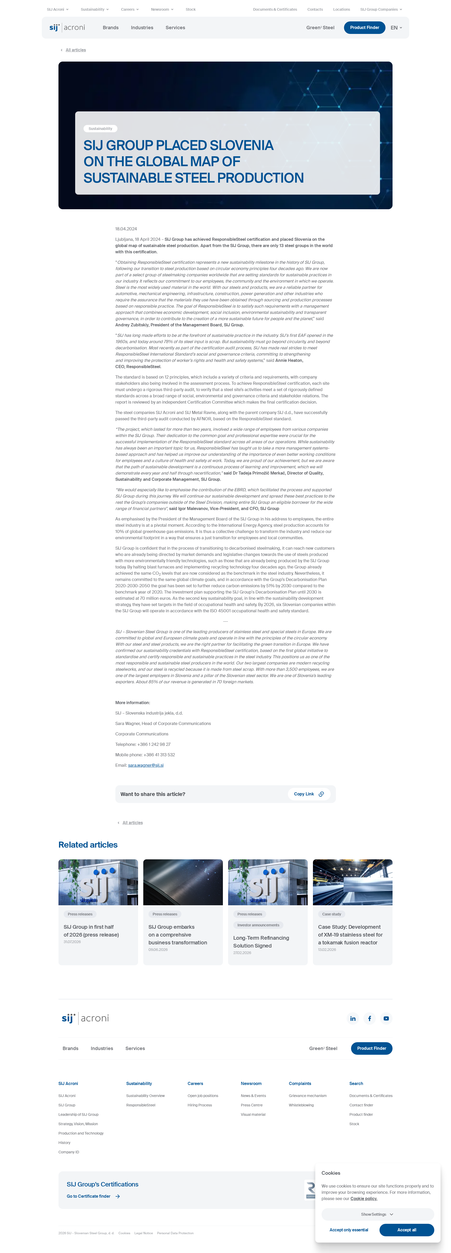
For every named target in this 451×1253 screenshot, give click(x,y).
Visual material (253, 1114)
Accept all (406, 1230)
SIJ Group (66, 1105)
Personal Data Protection (175, 1233)
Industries (142, 28)
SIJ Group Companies (379, 9)
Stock (190, 9)
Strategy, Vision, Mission (78, 1124)
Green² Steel (320, 28)
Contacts (315, 9)
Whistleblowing (301, 1105)
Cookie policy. (364, 1198)
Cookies (124, 1233)
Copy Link (304, 794)
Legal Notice (143, 1233)
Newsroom (160, 9)
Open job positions (203, 1095)
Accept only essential (349, 1230)
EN (394, 27)
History (64, 1142)
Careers (127, 9)
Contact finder (361, 1105)
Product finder (361, 1114)
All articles (76, 50)
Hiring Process (200, 1105)
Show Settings (373, 1214)
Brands (110, 28)
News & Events (253, 1095)
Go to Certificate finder (88, 1196)
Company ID (68, 1152)
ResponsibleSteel (140, 1105)
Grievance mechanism (308, 1095)
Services (175, 28)
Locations (341, 9)
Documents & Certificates (275, 9)
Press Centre (252, 1105)
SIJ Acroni (55, 9)
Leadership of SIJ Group (78, 1114)
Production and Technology (81, 1133)
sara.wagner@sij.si (146, 765)
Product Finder (364, 27)
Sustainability (92, 9)
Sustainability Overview (145, 1095)
